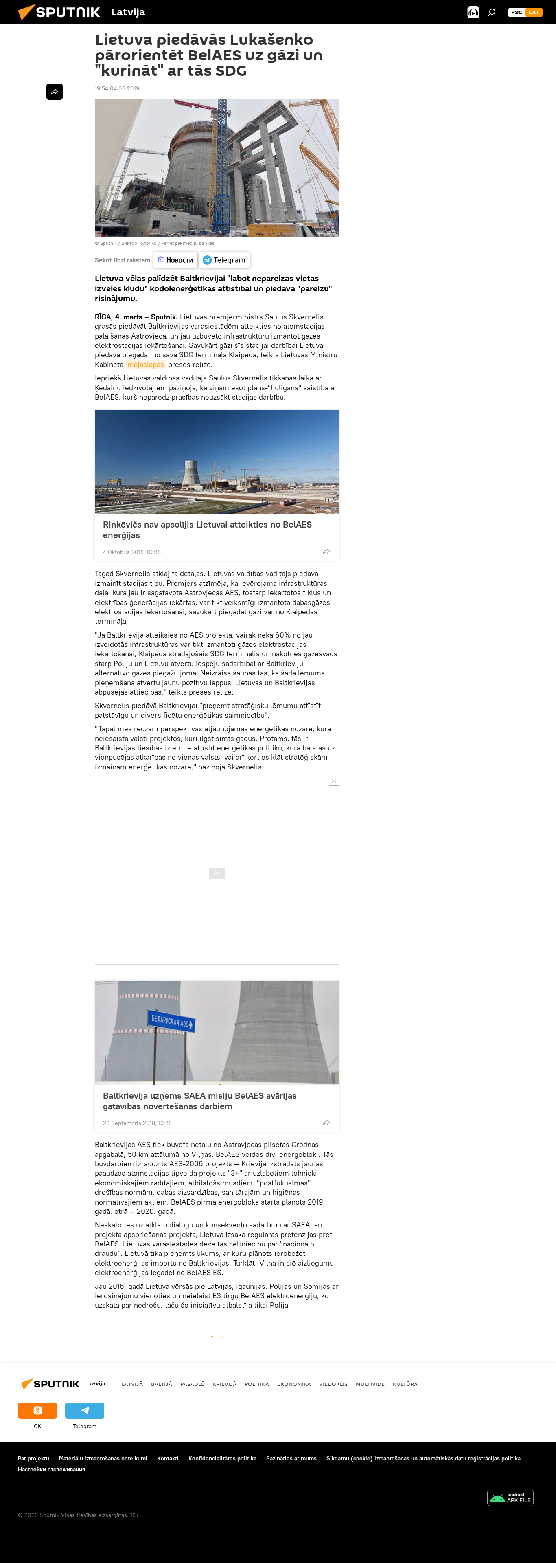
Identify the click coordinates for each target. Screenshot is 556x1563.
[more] (326, 551)
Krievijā (224, 1383)
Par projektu (33, 1458)
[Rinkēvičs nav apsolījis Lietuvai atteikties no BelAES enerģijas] (217, 462)
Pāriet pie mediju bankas (188, 243)
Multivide (370, 1383)
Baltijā (161, 1383)
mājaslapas (145, 364)
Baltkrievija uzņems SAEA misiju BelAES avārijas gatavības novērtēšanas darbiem (200, 1100)
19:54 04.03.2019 (117, 88)
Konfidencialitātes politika (222, 1458)
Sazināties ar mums (291, 1458)
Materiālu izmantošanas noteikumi (103, 1458)
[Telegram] (224, 260)
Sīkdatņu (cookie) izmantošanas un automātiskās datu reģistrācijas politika (423, 1458)
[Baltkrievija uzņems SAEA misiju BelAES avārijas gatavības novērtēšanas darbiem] (217, 1033)
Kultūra (405, 1383)
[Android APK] (510, 1499)
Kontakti (168, 1458)
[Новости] (175, 260)
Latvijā (132, 1383)
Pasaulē (192, 1383)
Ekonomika (294, 1383)
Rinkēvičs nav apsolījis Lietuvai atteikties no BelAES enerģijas (207, 529)
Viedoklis (333, 1383)
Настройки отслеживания (51, 1469)
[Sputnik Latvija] (62, 22)
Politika (257, 1383)
